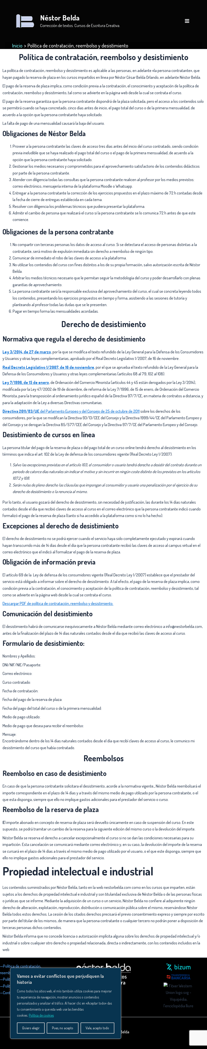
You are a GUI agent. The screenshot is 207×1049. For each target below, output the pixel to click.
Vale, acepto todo (97, 1028)
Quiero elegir (31, 1028)
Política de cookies (41, 1015)
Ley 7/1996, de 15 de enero (26, 382)
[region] (65, 1003)
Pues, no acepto (62, 1028)
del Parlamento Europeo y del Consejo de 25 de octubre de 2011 (71, 411)
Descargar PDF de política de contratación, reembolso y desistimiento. (58, 603)
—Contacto (8, 992)
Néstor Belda (60, 17)
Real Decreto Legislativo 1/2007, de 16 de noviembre (48, 367)
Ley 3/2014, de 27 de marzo (27, 351)
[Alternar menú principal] (187, 21)
